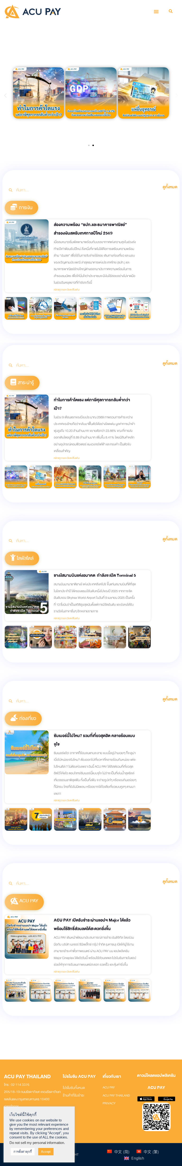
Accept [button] (46, 1151)
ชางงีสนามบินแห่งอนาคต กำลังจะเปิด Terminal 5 (95, 575)
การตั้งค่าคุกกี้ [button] (23, 1151)
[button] (156, 11)
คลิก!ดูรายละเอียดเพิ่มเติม (66, 289)
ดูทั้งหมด (170, 187)
